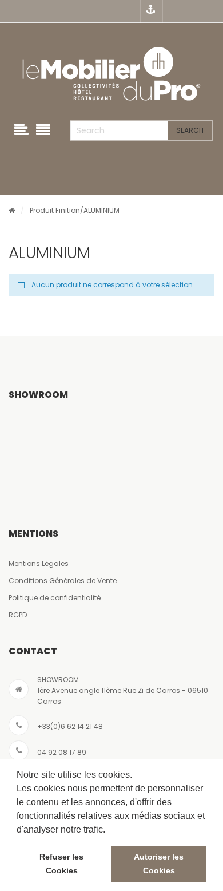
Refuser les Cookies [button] (61, 863)
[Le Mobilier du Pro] (111, 74)
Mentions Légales (39, 563)
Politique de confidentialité (55, 598)
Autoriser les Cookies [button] (159, 863)
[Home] (12, 210)
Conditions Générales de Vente (63, 580)
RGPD (18, 615)
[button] (109, 830)
